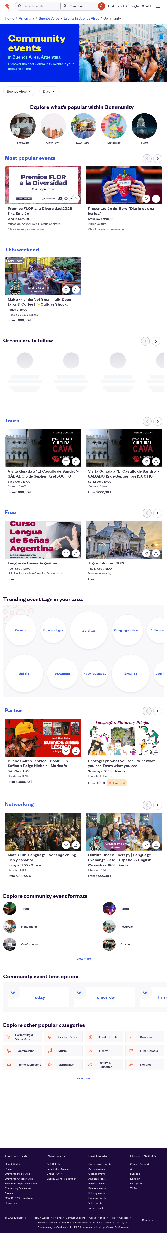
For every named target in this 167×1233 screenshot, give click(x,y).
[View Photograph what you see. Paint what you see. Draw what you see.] (124, 738)
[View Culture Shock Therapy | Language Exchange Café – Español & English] (124, 832)
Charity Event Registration (61, 1178)
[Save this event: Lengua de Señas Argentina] (66, 553)
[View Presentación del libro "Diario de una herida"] (124, 185)
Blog (102, 1217)
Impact (53, 1222)
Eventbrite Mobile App (17, 1173)
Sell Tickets (53, 1164)
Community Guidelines (18, 1188)
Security (66, 1222)
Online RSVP (54, 1173)
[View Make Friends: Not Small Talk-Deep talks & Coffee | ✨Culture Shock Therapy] (43, 276)
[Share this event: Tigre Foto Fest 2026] (156, 553)
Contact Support (139, 1164)
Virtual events (96, 1208)
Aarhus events (96, 1169)
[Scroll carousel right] (157, 158)
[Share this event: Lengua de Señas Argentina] (76, 553)
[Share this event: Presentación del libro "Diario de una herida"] (156, 199)
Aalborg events (97, 1178)
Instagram (136, 1183)
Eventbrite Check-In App (19, 1178)
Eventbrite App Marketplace (21, 1183)
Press (41, 1222)
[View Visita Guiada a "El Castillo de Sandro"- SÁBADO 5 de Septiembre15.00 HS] (43, 448)
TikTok (134, 1188)
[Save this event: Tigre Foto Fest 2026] (146, 553)
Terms (107, 1222)
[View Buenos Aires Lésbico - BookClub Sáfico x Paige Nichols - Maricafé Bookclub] (43, 738)
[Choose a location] (64, 5)
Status (96, 1222)
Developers (81, 1222)
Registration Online (58, 1169)
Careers (124, 1217)
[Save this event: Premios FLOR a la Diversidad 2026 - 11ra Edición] (66, 199)
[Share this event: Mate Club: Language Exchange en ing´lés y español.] (76, 845)
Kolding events (96, 1193)
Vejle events (95, 1203)
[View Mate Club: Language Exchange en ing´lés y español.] (43, 832)
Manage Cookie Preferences (112, 1227)
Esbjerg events (96, 1183)
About (92, 1217)
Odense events (96, 1173)
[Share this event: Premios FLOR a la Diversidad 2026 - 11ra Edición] (76, 199)
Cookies (61, 1227)
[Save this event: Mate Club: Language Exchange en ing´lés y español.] (66, 845)
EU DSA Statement (81, 1227)
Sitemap (9, 1193)
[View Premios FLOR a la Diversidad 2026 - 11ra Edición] (43, 185)
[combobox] (82, 6)
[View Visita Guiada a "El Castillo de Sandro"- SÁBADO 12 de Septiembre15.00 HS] (124, 448)
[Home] (7, 6)
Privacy (120, 1222)
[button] (19, 91)
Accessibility (45, 1227)
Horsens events (97, 1198)
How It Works (12, 1164)
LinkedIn (135, 1178)
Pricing (9, 1169)
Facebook (135, 1173)
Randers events (97, 1188)
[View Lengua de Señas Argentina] (43, 540)
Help (112, 1217)
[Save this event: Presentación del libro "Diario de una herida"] (146, 199)
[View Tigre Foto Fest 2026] (124, 540)
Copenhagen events (99, 1164)
